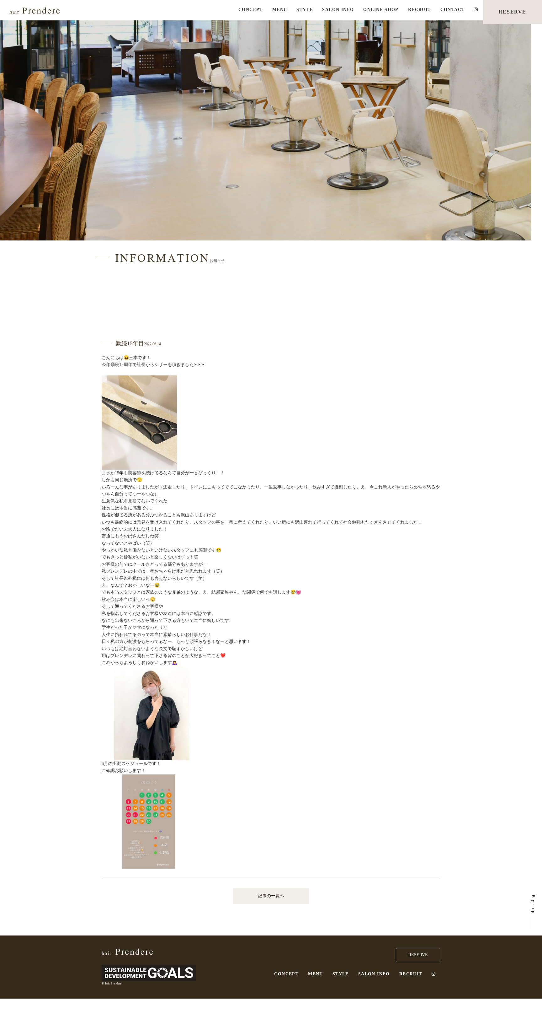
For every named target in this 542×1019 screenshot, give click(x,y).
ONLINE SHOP (380, 9)
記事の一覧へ (271, 895)
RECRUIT (419, 9)
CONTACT (452, 9)
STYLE (304, 9)
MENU (279, 9)
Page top (533, 904)
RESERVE (512, 11)
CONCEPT (250, 9)
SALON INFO (338, 9)
